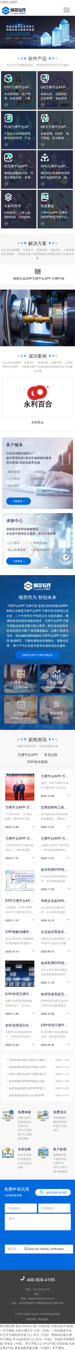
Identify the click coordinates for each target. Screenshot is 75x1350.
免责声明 (31, 1319)
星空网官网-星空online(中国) (18, 1326)
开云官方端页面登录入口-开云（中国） (25, 1335)
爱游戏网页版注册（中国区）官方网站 (39, 1348)
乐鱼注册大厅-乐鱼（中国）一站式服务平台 (43, 1330)
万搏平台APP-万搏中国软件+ (37, 655)
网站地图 (43, 1319)
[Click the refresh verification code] (47, 1249)
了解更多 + (18, 501)
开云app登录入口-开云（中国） (33, 1339)
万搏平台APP (8, 2)
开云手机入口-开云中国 (40, 1343)
